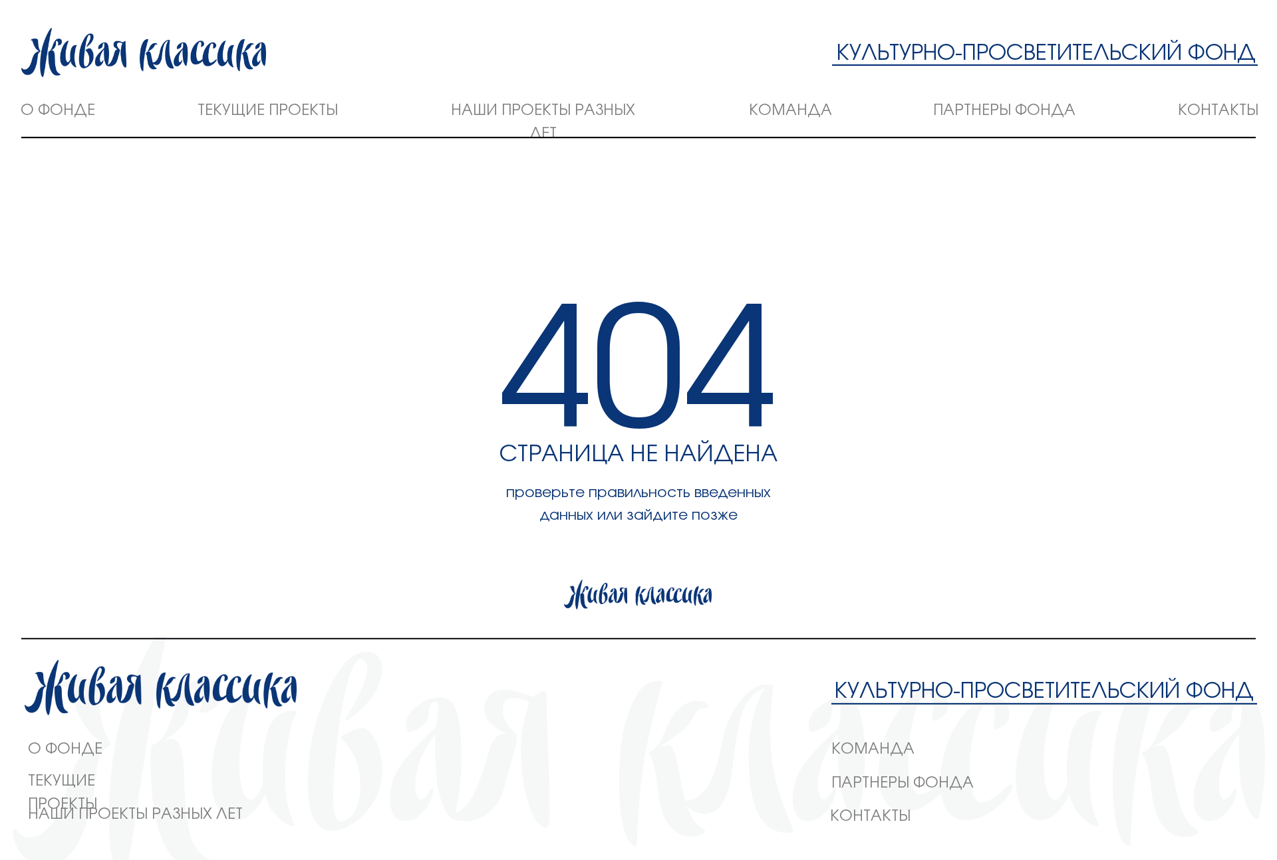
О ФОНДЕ (58, 110)
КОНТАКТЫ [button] (1218, 110)
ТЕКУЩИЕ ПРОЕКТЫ (268, 110)
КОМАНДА (790, 110)
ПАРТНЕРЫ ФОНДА (1004, 110)
